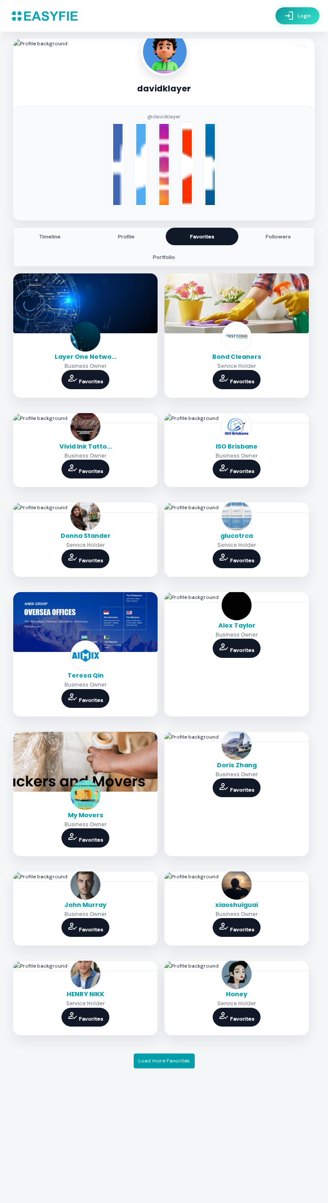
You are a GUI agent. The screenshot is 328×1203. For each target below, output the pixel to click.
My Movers (85, 815)
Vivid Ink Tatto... (85, 446)
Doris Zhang (237, 765)
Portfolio (164, 257)
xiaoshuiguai (236, 905)
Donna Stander (86, 535)
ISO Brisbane (237, 446)
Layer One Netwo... (86, 356)
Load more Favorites (164, 1060)
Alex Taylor (236, 625)
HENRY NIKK (85, 994)
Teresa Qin (85, 675)
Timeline (50, 236)
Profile (126, 236)
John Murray (85, 905)
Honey (236, 994)
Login (297, 16)
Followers (278, 236)
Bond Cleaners (236, 356)
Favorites (202, 236)
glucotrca (236, 535)
